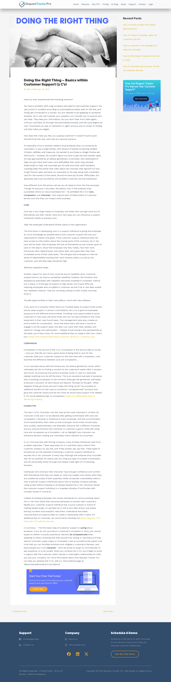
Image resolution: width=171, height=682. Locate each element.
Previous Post (18, 611)
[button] (69, 654)
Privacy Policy (45, 671)
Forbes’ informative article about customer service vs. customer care (61, 337)
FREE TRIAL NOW (141, 99)
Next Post (109, 611)
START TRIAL (38, 589)
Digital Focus (145, 671)
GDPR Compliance (36, 674)
